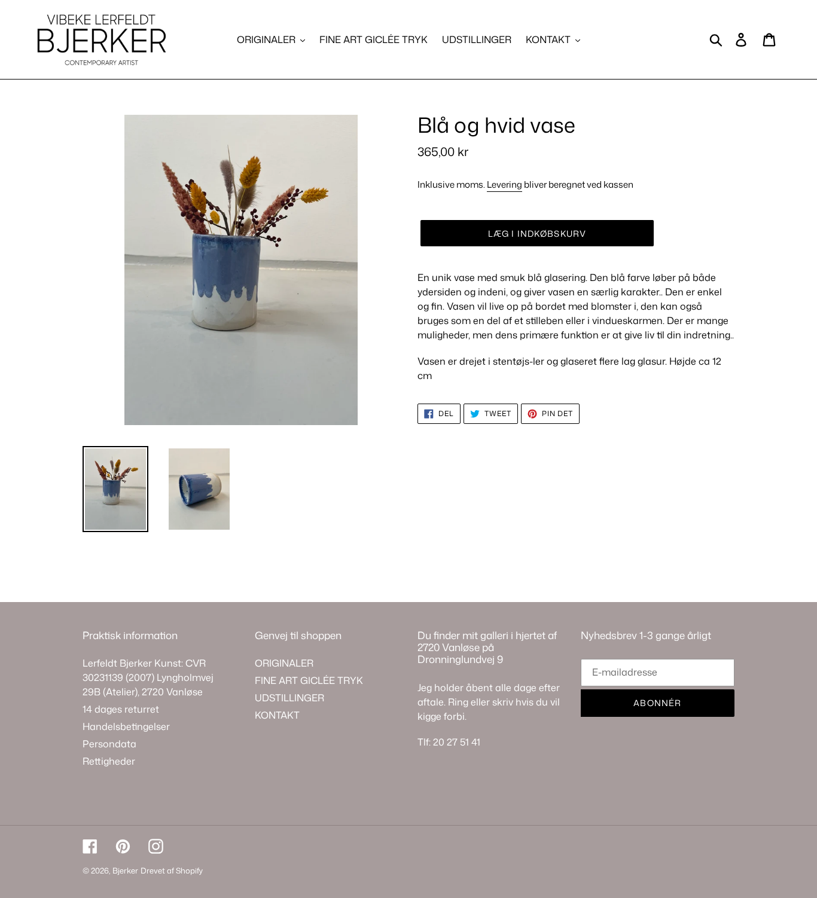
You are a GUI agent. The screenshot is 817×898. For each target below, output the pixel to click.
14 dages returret (121, 709)
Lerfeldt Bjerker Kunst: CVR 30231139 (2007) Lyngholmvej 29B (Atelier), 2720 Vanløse (148, 677)
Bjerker (125, 870)
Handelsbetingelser (126, 726)
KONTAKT (277, 715)
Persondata (109, 743)
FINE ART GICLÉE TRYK (309, 680)
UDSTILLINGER (289, 697)
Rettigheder (109, 761)
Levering (504, 184)
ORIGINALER (284, 663)
